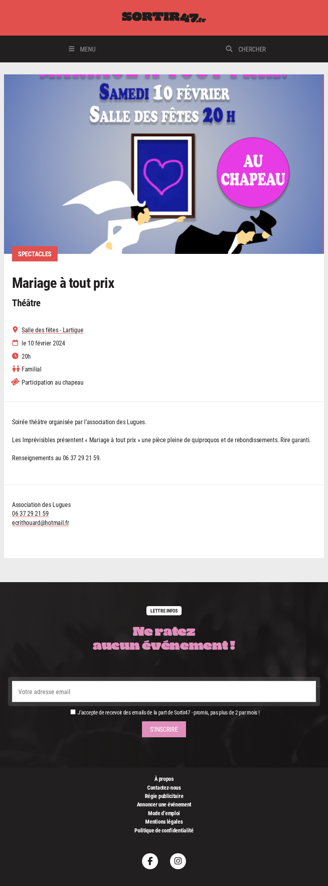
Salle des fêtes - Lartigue (52, 329)
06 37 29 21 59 (30, 513)
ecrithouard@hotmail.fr (40, 522)
